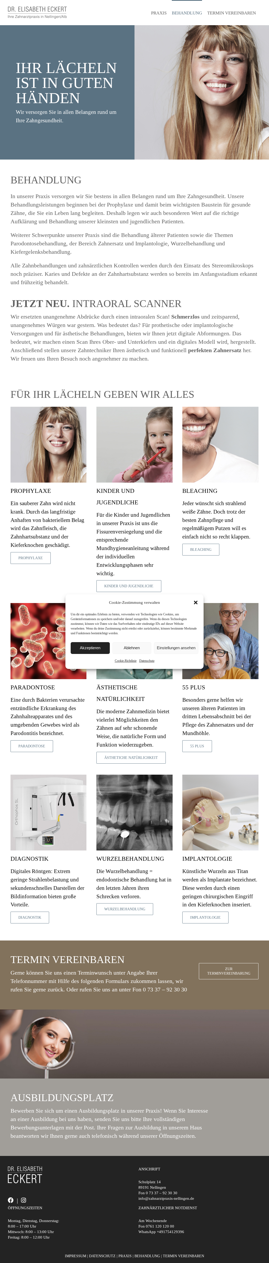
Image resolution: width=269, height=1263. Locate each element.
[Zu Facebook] (11, 1200)
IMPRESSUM (75, 1256)
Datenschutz (146, 661)
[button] (195, 602)
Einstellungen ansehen (176, 648)
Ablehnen (132, 648)
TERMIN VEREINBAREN (183, 1256)
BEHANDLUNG (147, 1256)
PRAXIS (125, 1256)
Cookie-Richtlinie (126, 661)
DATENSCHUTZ (102, 1256)
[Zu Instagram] (23, 1200)
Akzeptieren (90, 648)
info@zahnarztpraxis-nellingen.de (166, 1198)
